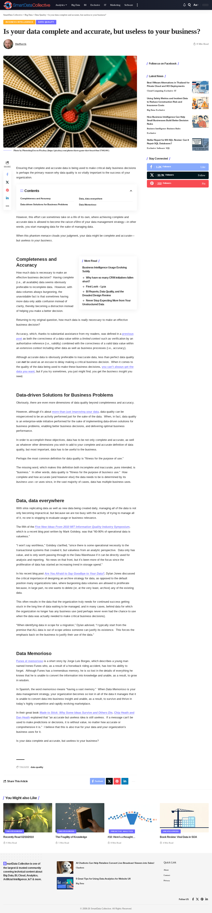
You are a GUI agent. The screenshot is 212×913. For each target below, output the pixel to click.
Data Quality (46, 22)
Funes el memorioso (29, 661)
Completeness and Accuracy (35, 198)
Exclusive (168, 91)
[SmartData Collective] (26, 5)
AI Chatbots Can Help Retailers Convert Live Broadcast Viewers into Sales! (115, 863)
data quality (37, 767)
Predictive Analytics (122, 831)
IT (175, 91)
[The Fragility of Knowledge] (79, 817)
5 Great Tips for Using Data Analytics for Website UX (103, 878)
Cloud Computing (155, 91)
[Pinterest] (178, 183)
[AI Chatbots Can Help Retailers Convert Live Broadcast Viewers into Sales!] (65, 867)
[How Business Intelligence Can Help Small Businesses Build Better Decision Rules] (200, 121)
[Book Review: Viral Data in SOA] (184, 817)
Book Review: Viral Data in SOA (178, 837)
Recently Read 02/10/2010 (18, 837)
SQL (168, 148)
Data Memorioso (87, 204)
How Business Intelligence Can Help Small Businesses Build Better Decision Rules (167, 120)
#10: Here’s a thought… (121, 837)
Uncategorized (14, 831)
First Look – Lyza (96, 286)
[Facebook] (178, 167)
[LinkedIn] (207, 899)
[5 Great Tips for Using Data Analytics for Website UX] (65, 883)
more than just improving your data (75, 411)
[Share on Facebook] (7, 174)
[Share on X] (7, 182)
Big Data (151, 110)
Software (161, 148)
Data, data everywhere (90, 198)
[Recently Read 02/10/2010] (27, 817)
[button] (137, 5)
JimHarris (20, 44)
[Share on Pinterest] (7, 190)
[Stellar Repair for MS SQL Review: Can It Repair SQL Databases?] (200, 144)
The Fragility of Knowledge (71, 837)
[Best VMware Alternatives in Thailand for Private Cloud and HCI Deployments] (200, 87)
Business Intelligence (19, 22)
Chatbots (80, 867)
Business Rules (174, 128)
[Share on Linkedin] (7, 198)
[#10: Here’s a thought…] (132, 817)
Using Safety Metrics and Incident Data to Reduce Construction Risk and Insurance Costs (167, 102)
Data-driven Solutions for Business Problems (44, 204)
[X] (178, 175)
